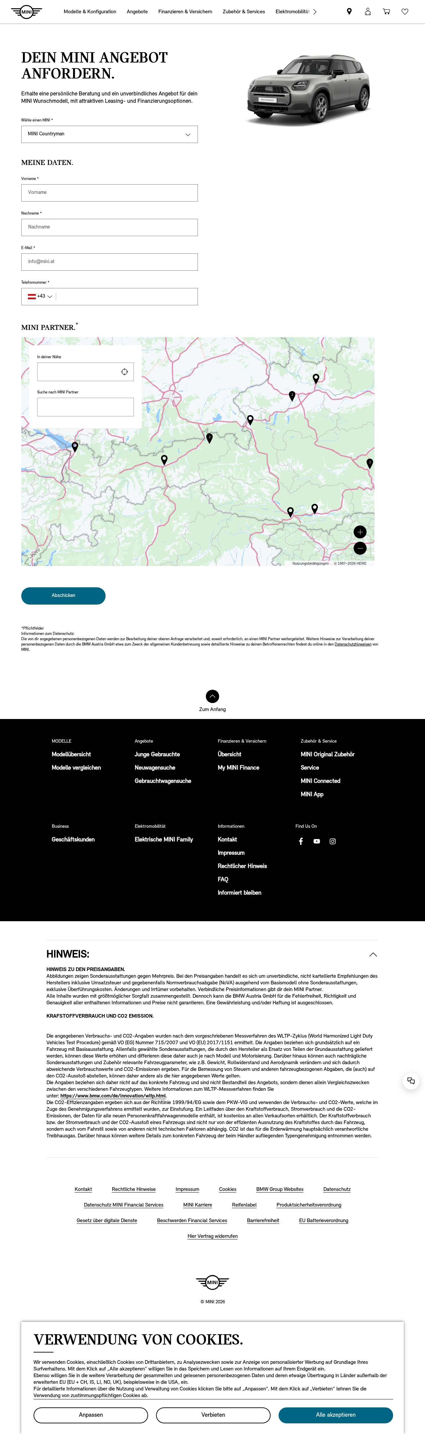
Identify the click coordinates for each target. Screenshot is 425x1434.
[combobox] (85, 371)
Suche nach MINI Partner (57, 392)
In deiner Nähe (49, 357)
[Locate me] (124, 371)
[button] (360, 531)
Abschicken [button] (63, 595)
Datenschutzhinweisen (353, 644)
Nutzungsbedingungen (311, 563)
